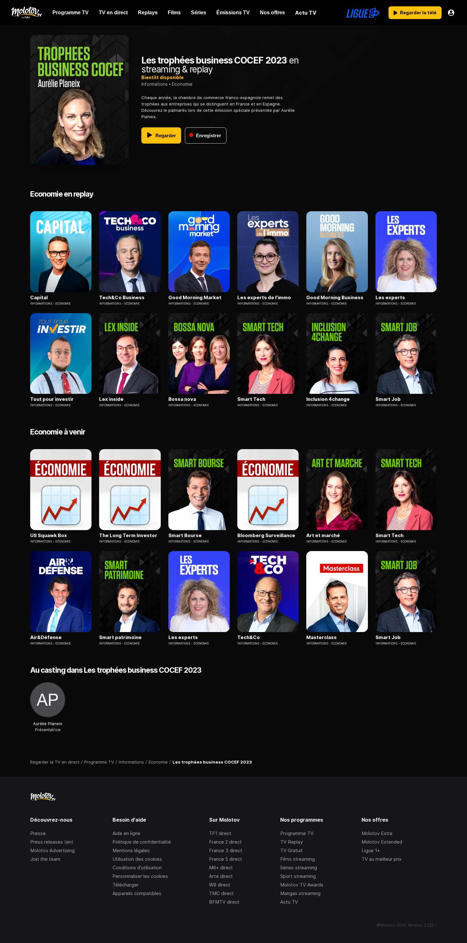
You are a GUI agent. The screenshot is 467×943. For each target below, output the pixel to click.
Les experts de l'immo (264, 297)
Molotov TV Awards (301, 885)
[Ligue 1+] (363, 12)
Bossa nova (182, 399)
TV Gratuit (291, 850)
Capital (39, 297)
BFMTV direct (224, 902)
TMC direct (221, 893)
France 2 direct (225, 842)
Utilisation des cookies (137, 859)
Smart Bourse (185, 535)
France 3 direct (225, 850)
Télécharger (125, 885)
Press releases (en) (51, 842)
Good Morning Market (194, 297)
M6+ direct (221, 868)
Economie (182, 84)
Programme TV (297, 833)
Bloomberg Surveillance (266, 535)
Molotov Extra (377, 833)
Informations (154, 84)
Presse (38, 833)
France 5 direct (225, 859)
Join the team (45, 859)
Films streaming (297, 859)
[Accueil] (26, 12)
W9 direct (219, 885)
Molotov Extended (382, 842)
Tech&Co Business (122, 297)
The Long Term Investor (128, 535)
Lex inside (111, 399)
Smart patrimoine (120, 637)
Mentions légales (131, 850)
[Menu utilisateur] (451, 12)
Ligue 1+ (371, 850)
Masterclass (321, 637)
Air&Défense (46, 637)
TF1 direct (220, 833)
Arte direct (221, 876)
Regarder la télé (418, 12)
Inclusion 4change (328, 399)
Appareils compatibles (136, 893)
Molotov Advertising (52, 850)
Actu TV (289, 902)
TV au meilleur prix (382, 859)
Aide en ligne (126, 833)
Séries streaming (298, 868)
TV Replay (291, 842)
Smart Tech (251, 399)
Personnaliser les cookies (140, 876)
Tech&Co (248, 637)
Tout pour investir (52, 399)
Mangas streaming (300, 893)
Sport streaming (298, 876)
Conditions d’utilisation (137, 868)
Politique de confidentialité (141, 842)
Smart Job (388, 399)
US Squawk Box (48, 535)
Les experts (390, 297)
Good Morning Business (334, 297)
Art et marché (323, 535)
